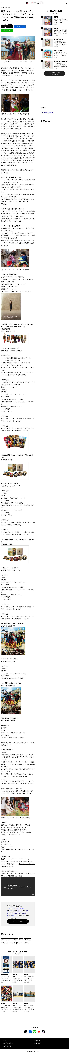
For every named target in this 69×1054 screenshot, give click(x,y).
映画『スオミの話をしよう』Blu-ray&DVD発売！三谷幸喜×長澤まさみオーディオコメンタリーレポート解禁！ (18, 978)
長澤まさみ (13, 916)
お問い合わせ (7, 1046)
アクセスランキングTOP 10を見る (54, 73)
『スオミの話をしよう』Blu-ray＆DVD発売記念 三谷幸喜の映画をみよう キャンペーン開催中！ (6, 978)
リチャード (4, 943)
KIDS (55, 50)
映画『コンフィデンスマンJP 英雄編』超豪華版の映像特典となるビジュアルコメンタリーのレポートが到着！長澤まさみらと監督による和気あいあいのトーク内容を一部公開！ (17, 1007)
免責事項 (38, 1043)
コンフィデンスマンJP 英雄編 (9, 939)
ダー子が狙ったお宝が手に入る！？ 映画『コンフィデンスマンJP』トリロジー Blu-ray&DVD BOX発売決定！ (6, 1007)
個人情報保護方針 (8, 1043)
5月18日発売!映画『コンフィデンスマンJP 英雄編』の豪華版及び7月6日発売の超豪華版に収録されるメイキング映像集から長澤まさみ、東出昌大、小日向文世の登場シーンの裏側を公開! (29, 1007)
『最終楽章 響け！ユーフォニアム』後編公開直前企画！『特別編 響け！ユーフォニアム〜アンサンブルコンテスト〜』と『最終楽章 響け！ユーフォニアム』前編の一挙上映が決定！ (60, 43)
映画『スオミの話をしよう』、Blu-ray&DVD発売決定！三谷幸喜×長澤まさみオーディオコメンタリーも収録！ (29, 978)
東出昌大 (19, 943)
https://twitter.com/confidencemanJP (21, 861)
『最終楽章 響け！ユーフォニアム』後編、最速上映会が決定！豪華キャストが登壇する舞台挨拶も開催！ (60, 65)
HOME (2, 7)
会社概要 (38, 1040)
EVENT (60, 61)
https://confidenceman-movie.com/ (18, 859)
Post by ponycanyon (47, 112)
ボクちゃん (20, 911)
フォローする (18, 921)
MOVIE (7, 7)
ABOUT (6, 1040)
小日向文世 (16, 913)
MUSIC (55, 17)
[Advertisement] (53, 90)
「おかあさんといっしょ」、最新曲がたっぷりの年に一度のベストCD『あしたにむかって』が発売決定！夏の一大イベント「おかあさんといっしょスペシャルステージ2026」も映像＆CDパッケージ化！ (60, 54)
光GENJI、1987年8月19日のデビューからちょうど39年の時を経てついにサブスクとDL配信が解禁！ (60, 32)
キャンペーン (5, 974)
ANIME (55, 39)
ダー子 (12, 911)
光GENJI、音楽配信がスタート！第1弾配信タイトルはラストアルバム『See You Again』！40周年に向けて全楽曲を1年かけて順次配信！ (61, 21)
